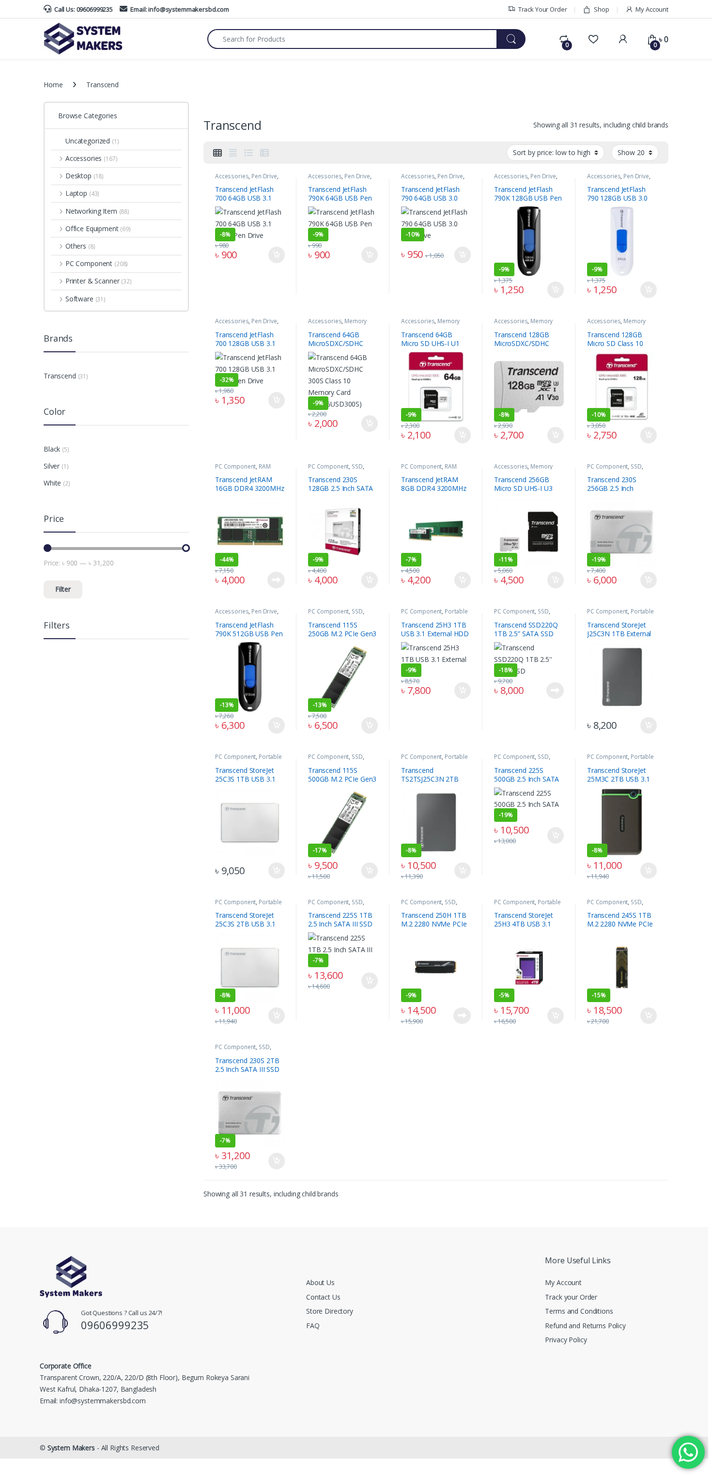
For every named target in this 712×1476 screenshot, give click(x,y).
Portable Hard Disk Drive (434, 614)
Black (52, 449)
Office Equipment (98, 228)
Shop (601, 9)
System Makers (71, 1447)
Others (80, 246)
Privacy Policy (566, 1339)
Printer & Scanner (98, 280)
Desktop (84, 175)
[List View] (248, 152)
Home (53, 84)
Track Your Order (542, 9)
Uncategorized (92, 140)
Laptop (82, 193)
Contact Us (323, 1297)
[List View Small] (264, 152)
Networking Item (97, 211)
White (52, 482)
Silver (52, 466)
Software (85, 298)
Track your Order (571, 1297)
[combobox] (352, 39)
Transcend (60, 375)
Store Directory (329, 1311)
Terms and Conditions (579, 1311)
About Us (320, 1282)
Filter (63, 589)
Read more (276, 580)
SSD (357, 466)
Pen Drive (264, 176)
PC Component (235, 466)
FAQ (313, 1325)
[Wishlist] (593, 39)
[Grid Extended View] (233, 152)
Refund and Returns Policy (585, 1325)
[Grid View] (217, 152)
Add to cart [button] (276, 255)
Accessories (231, 176)
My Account (651, 9)
